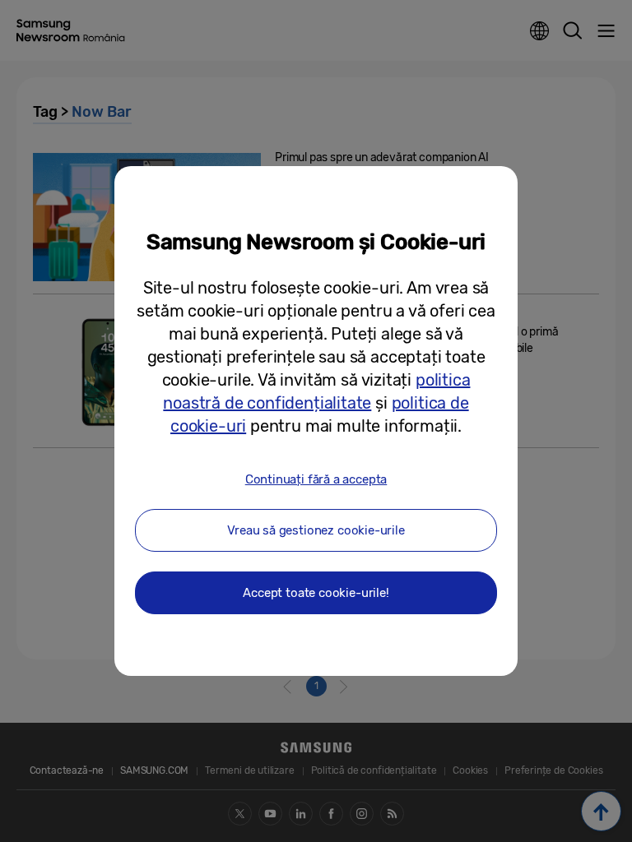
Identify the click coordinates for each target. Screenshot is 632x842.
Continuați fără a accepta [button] (316, 479)
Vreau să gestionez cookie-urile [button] (315, 530)
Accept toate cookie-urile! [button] (315, 592)
